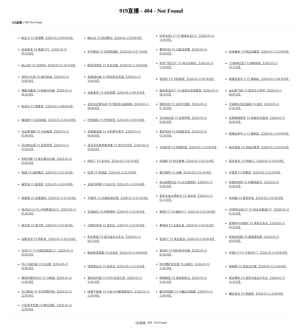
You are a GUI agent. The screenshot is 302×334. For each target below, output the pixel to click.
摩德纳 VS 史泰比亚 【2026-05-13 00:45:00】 (187, 225)
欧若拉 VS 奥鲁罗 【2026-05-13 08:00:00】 (47, 106)
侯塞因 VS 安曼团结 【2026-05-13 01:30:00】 (49, 198)
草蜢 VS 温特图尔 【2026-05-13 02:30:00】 (47, 172)
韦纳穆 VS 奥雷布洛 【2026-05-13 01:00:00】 (256, 198)
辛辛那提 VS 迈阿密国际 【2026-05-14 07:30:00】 (118, 51)
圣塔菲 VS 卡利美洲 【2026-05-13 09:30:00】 (187, 79)
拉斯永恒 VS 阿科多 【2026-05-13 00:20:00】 (49, 239)
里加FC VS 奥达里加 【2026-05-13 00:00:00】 (187, 239)
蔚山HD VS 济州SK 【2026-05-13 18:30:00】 (48, 65)
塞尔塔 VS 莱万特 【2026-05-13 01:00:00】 (47, 225)
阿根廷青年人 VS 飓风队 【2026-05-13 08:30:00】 (259, 79)
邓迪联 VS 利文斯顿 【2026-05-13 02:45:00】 (187, 161)
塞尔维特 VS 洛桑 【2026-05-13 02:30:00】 (185, 172)
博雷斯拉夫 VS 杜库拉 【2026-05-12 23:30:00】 (117, 266)
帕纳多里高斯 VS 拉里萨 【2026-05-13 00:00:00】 (118, 252)
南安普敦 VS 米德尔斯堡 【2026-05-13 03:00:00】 (259, 147)
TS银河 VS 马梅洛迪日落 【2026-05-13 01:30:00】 (118, 198)
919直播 (140, 322)
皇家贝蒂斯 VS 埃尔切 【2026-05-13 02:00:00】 (117, 184)
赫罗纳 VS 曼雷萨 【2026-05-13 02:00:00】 (47, 184)
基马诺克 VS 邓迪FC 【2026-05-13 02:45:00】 (257, 161)
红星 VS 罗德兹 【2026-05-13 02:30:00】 (112, 172)
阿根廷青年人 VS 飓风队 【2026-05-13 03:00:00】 (259, 133)
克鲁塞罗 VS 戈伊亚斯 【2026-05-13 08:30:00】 (117, 92)
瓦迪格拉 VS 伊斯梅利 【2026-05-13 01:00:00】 (117, 211)
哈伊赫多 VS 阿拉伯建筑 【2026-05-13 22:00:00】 (259, 51)
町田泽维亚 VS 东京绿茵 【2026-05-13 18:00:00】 (118, 65)
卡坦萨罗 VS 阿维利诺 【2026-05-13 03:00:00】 (188, 147)
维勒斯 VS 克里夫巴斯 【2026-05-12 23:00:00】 (258, 266)
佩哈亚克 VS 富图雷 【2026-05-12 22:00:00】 (256, 293)
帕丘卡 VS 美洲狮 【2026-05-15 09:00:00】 (47, 38)
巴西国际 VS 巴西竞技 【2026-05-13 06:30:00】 (117, 120)
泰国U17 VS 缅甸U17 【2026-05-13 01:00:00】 (187, 211)
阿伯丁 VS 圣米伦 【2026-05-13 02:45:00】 (114, 161)
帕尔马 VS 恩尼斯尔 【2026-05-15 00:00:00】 (115, 38)
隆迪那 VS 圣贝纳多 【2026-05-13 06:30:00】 (49, 120)
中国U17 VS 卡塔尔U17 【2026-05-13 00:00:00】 (258, 252)
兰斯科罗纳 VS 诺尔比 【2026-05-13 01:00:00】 (117, 225)
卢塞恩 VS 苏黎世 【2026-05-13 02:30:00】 (255, 172)
